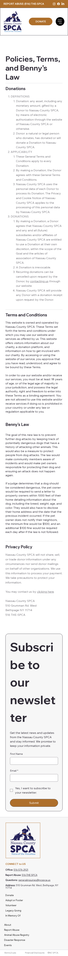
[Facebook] (58, 4)
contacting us (39, 281)
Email (14, 770)
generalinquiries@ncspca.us (34, 880)
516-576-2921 (21, 869)
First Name (16, 753)
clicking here (45, 591)
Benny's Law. (10, 952)
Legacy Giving (13, 910)
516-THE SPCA (29, 875)
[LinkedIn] (63, 4)
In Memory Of (12, 915)
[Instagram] (54, 4)
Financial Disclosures (34, 952)
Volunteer (11, 905)
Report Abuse (11, 929)
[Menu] (60, 21)
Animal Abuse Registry (16, 934)
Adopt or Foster (14, 900)
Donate (9, 895)
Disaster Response (14, 939)
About (7, 924)
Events (8, 945)
